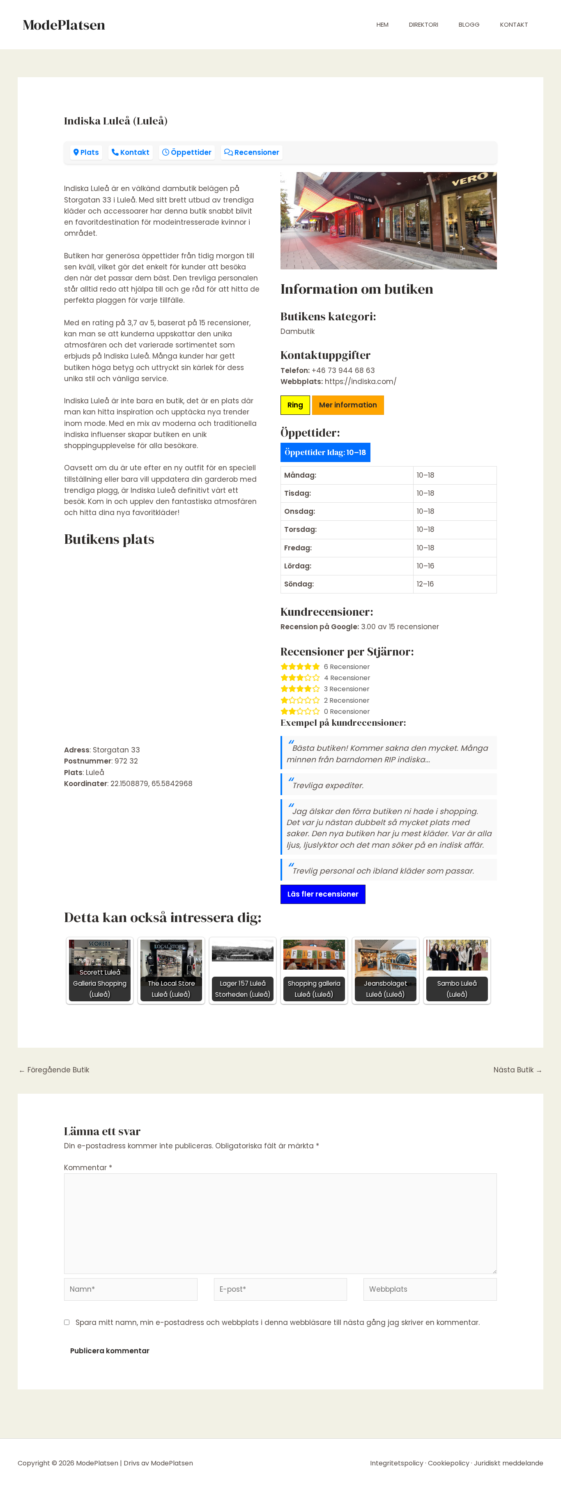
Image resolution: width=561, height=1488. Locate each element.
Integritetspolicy (396, 1463)
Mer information (348, 405)
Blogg (469, 24)
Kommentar (88, 1168)
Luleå (95, 772)
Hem (383, 24)
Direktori (423, 24)
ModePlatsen (64, 24)
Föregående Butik (53, 1070)
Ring (295, 405)
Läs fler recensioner (323, 894)
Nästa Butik (518, 1070)
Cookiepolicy (448, 1463)
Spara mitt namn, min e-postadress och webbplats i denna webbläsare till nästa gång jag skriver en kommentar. (278, 1322)
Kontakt (514, 24)
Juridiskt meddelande (508, 1463)
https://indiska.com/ (361, 381)
